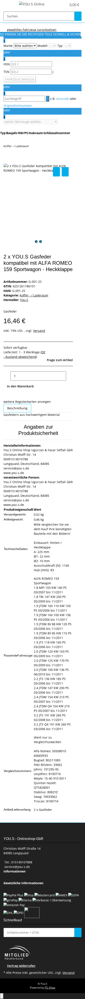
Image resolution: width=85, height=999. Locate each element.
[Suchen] (78, 16)
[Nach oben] (1, 996)
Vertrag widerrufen (21, 966)
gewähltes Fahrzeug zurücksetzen (31, 30)
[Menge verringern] (6, 376)
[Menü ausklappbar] (8, 5)
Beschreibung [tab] (17, 408)
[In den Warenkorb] (6, 161)
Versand (39, 331)
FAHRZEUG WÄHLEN (19, 79)
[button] (58, 4)
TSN (6, 72)
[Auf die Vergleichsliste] (56, 171)
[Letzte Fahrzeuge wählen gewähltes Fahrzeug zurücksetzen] (30, 121)
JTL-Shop (50, 987)
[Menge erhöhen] (69, 376)
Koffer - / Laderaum (34, 295)
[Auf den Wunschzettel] (65, 171)
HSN (7, 64)
